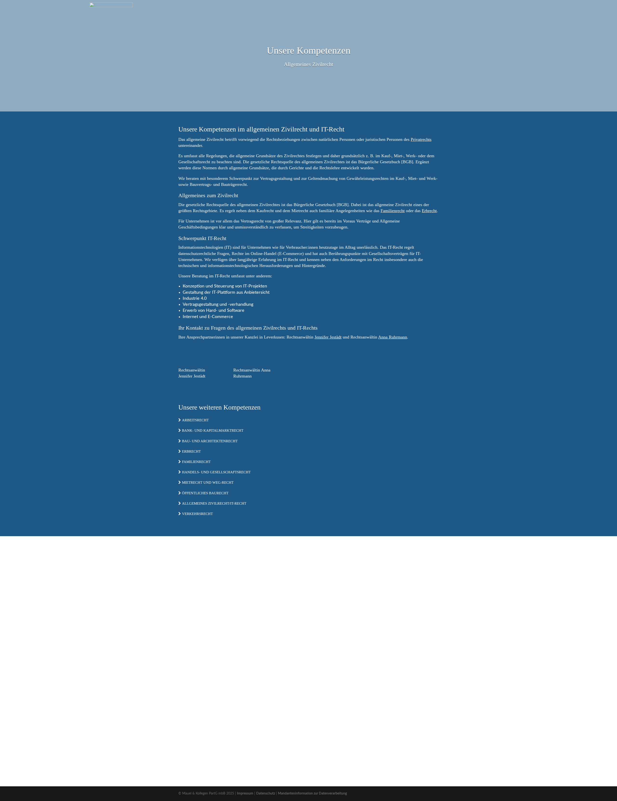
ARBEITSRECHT (195, 420)
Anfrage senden (417, 746)
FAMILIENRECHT (196, 462)
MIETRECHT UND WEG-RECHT (207, 482)
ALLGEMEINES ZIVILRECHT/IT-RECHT (213, 503)
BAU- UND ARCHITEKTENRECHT (209, 441)
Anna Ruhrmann (392, 337)
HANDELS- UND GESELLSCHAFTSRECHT (216, 472)
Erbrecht (429, 210)
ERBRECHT (191, 451)
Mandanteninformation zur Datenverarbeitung (312, 793)
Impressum (245, 793)
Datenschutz (265, 793)
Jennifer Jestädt (328, 337)
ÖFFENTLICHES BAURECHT (204, 493)
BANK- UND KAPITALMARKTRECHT (212, 430)
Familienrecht (393, 210)
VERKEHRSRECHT (197, 514)
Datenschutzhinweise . (340, 734)
